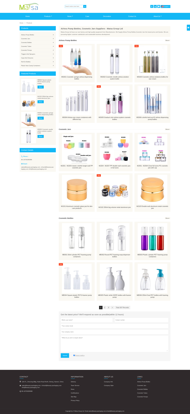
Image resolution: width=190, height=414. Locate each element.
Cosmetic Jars (25, 38)
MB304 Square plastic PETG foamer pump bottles (44, 81)
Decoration (107, 16)
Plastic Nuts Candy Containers (30, 65)
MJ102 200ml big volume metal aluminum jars (45, 97)
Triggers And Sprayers (28, 54)
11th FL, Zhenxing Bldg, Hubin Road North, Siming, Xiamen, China (42, 381)
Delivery (73, 381)
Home (27, 16)
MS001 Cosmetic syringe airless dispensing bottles (45, 113)
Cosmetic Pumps (26, 50)
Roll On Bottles (25, 62)
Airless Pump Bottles (27, 35)
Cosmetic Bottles (26, 42)
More (40, 87)
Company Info (108, 381)
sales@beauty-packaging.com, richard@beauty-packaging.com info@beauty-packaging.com (37, 168)
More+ (168, 40)
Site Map (73, 397)
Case (87, 16)
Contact (24, 377)
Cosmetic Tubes (26, 46)
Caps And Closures (27, 58)
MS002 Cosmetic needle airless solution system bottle (45, 131)
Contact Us (132, 16)
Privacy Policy (75, 400)
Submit (65, 355)
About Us (157, 16)
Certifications (75, 393)
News (69, 16)
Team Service (75, 385)
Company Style (109, 385)
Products (47, 16)
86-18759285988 (26, 159)
